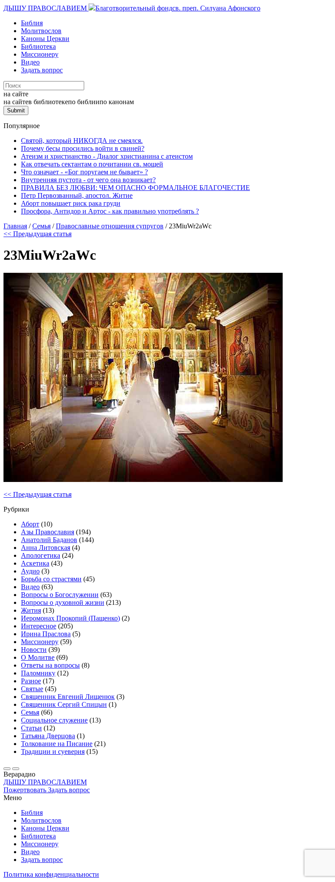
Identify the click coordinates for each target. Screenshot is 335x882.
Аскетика (35, 563)
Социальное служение (54, 720)
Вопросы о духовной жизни (62, 602)
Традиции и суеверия (53, 751)
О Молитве (38, 657)
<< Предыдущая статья (37, 233)
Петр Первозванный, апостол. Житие (77, 195)
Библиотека (38, 46)
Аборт (30, 524)
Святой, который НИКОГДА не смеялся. (82, 140)
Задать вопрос (42, 70)
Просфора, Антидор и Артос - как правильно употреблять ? (110, 211)
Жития (31, 610)
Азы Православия (47, 532)
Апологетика (40, 555)
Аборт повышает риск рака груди (70, 203)
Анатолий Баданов (49, 539)
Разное (31, 681)
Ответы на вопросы (50, 665)
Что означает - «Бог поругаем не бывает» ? (84, 172)
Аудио (30, 571)
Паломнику (38, 673)
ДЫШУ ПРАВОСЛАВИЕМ (46, 8)
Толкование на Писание (56, 743)
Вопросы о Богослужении (60, 594)
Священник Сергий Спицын (64, 704)
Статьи (31, 728)
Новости (34, 649)
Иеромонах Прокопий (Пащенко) (70, 618)
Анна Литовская (45, 547)
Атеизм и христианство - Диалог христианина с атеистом (107, 156)
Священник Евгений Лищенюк (68, 696)
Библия (32, 23)
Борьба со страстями (51, 579)
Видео (30, 62)
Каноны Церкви (45, 38)
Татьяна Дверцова (48, 736)
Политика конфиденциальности (51, 874)
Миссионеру (39, 54)
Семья (30, 712)
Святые (32, 688)
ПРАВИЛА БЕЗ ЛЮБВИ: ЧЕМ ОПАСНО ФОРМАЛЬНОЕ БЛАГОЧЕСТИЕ (135, 187)
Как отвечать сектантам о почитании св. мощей (92, 164)
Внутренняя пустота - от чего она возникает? (88, 179)
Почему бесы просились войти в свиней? (82, 148)
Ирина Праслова (46, 634)
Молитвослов (41, 30)
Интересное (38, 626)
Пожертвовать (25, 790)
